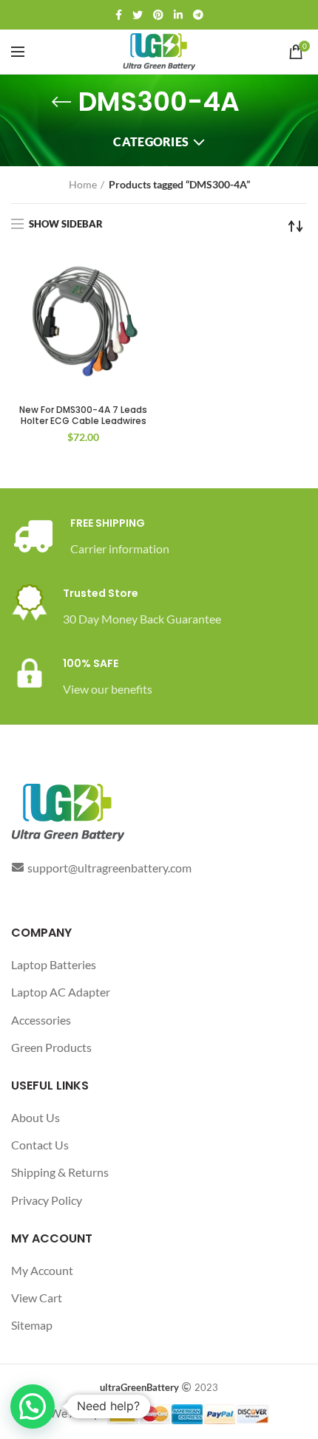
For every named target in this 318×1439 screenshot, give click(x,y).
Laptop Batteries (53, 964)
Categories (151, 141)
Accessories (41, 1020)
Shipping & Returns (60, 1172)
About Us (35, 1117)
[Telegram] (198, 14)
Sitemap (32, 1325)
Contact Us (40, 1145)
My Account (42, 1270)
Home (83, 184)
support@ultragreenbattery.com (109, 868)
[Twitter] (137, 14)
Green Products (51, 1047)
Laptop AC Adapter (60, 992)
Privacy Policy (46, 1200)
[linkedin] (178, 14)
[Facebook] (118, 14)
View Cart (36, 1298)
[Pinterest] (158, 14)
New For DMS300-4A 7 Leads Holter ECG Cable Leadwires (83, 415)
